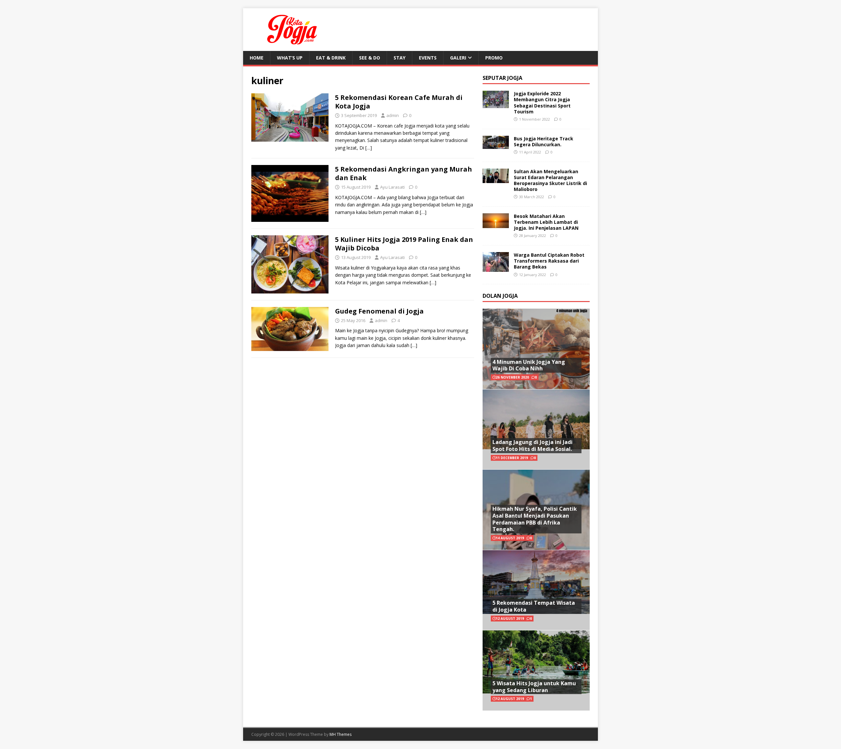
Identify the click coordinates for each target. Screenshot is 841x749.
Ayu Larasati (392, 187)
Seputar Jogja (502, 78)
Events (428, 58)
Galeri (458, 58)
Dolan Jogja (500, 295)
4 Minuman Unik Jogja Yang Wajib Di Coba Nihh (528, 365)
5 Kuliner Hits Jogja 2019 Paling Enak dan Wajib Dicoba (404, 243)
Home (256, 58)
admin (392, 115)
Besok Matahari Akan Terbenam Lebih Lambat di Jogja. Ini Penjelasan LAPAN (546, 222)
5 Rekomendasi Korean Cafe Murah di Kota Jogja (399, 101)
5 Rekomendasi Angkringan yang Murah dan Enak (403, 173)
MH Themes (341, 734)
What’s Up (290, 58)
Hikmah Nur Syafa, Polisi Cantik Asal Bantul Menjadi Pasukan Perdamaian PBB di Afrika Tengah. (534, 519)
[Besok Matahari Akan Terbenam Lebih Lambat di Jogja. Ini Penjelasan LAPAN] (496, 224)
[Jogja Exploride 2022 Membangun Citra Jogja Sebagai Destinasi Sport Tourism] (496, 104)
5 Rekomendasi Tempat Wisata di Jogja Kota (533, 606)
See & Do (369, 58)
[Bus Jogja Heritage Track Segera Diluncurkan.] (496, 145)
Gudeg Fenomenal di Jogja (379, 311)
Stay (399, 58)
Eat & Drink (331, 58)
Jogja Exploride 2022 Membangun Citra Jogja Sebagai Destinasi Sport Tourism (542, 102)
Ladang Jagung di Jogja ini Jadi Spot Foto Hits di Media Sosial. (532, 445)
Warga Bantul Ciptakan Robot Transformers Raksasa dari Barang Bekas (549, 261)
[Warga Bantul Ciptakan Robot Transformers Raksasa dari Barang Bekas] (496, 268)
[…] (368, 148)
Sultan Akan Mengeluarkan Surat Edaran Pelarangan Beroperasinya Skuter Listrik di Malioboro (550, 180)
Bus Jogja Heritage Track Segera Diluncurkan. (543, 141)
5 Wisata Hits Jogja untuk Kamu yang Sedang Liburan (534, 687)
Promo (494, 58)
